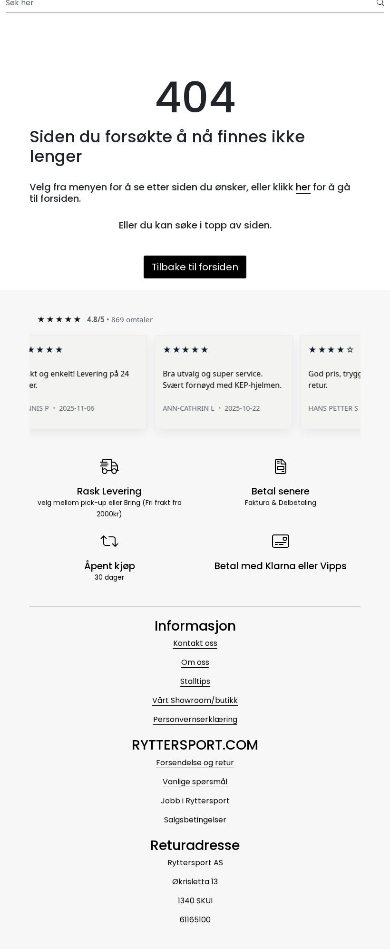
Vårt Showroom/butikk (195, 700)
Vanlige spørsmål (195, 781)
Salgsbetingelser (195, 819)
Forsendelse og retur (195, 762)
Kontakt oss (195, 643)
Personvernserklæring (195, 719)
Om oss (195, 662)
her (303, 187)
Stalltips (195, 681)
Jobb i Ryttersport (195, 800)
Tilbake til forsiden (195, 267)
